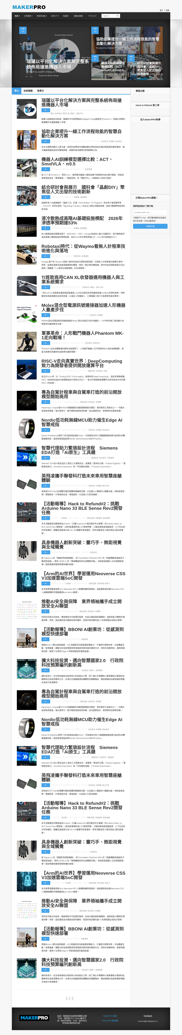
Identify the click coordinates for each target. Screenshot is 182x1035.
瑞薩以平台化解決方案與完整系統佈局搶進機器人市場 (81, 102)
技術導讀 (88, 169)
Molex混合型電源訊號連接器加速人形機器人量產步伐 (83, 307)
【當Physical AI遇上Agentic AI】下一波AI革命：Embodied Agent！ (82, 1024)
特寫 (105, 371)
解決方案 (99, 287)
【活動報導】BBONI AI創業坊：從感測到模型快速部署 (82, 631)
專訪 (52, 113)
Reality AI (117, 110)
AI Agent (81, 110)
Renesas (45, 113)
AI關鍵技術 (91, 371)
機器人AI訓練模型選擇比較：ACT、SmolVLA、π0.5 (113, 66)
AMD (83, 552)
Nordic (77, 430)
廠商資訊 (114, 1001)
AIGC (110, 110)
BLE (71, 518)
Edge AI (85, 315)
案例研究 (77, 256)
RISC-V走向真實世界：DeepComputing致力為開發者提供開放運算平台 (81, 363)
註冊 (167, 10)
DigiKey (77, 518)
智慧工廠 (66, 113)
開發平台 (79, 113)
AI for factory (92, 110)
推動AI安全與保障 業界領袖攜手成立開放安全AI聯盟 (81, 604)
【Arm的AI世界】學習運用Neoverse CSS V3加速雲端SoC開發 (83, 576)
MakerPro (113, 48)
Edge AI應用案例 (89, 1001)
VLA (82, 169)
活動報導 (83, 197)
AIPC (84, 371)
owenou (108, 74)
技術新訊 (58, 113)
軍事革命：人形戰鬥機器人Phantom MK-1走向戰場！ (82, 335)
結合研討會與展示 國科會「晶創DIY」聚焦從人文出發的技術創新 (150, 68)
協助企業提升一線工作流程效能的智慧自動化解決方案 (81, 133)
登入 (161, 10)
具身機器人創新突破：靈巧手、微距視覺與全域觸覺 (81, 545)
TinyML (84, 430)
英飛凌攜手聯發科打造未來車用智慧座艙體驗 (81, 478)
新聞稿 (111, 141)
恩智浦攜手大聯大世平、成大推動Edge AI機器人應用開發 (83, 993)
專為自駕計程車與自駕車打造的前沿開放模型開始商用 (81, 394)
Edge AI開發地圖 (80, 402)
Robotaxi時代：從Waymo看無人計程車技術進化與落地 (83, 248)
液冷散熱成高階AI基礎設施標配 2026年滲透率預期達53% (82, 220)
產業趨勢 (83, 228)
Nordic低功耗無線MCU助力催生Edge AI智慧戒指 (81, 422)
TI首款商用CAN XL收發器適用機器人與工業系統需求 (82, 279)
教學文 (107, 583)
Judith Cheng (45, 71)
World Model (101, 1032)
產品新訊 (118, 141)
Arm (75, 583)
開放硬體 (106, 518)
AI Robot (103, 110)
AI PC (79, 371)
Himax (77, 639)
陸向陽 (64, 518)
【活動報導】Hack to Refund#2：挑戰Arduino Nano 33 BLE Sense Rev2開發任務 (81, 508)
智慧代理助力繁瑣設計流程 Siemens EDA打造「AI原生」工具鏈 (79, 450)
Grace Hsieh (66, 639)
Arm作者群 (66, 583)
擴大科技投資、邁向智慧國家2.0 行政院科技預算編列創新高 (82, 663)
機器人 (73, 113)
